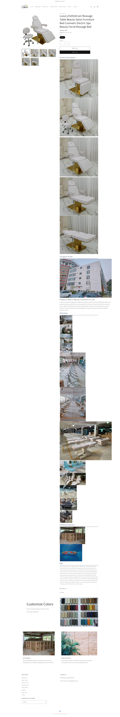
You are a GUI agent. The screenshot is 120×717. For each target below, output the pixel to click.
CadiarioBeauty (57, 713)
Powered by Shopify (64, 713)
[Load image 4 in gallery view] (52, 53)
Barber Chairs (25, 680)
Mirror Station (25, 687)
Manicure (24, 690)
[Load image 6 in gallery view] (35, 62)
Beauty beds (24, 677)
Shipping (61, 32)
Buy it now (75, 52)
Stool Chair (24, 692)
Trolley (23, 694)
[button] (70, 6)
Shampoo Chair (25, 685)
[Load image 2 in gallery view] (35, 53)
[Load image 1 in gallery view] (26, 53)
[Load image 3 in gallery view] (43, 53)
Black (62, 37)
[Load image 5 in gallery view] (26, 62)
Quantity (61, 40)
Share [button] (62, 592)
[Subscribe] (45, 702)
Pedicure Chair (25, 682)
